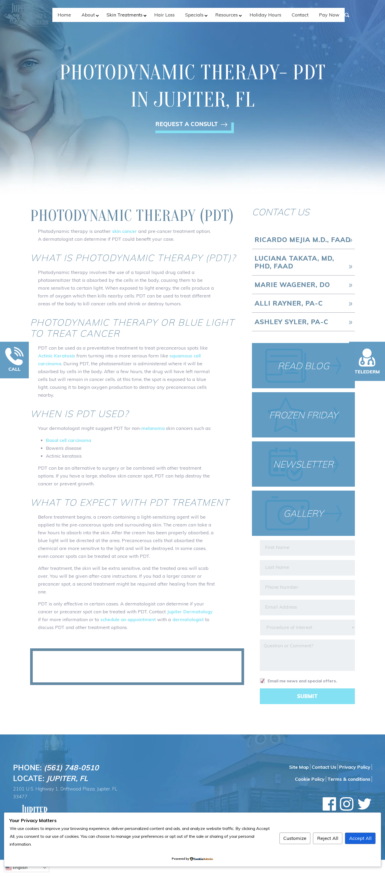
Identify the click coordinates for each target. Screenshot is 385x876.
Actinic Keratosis (56, 356)
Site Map (299, 767)
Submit (307, 696)
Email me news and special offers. (302, 680)
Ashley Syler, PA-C (291, 322)
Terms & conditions (348, 779)
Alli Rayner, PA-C (289, 303)
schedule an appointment (128, 619)
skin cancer (124, 231)
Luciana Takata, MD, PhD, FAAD (294, 262)
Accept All (360, 838)
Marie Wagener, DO (292, 284)
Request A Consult (187, 125)
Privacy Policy (354, 767)
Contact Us (324, 767)
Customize (294, 838)
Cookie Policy (309, 779)
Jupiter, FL (67, 778)
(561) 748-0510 (71, 767)
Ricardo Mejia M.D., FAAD (303, 239)
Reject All (327, 838)
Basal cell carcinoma (68, 440)
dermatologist (188, 619)
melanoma (153, 428)
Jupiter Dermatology (190, 612)
